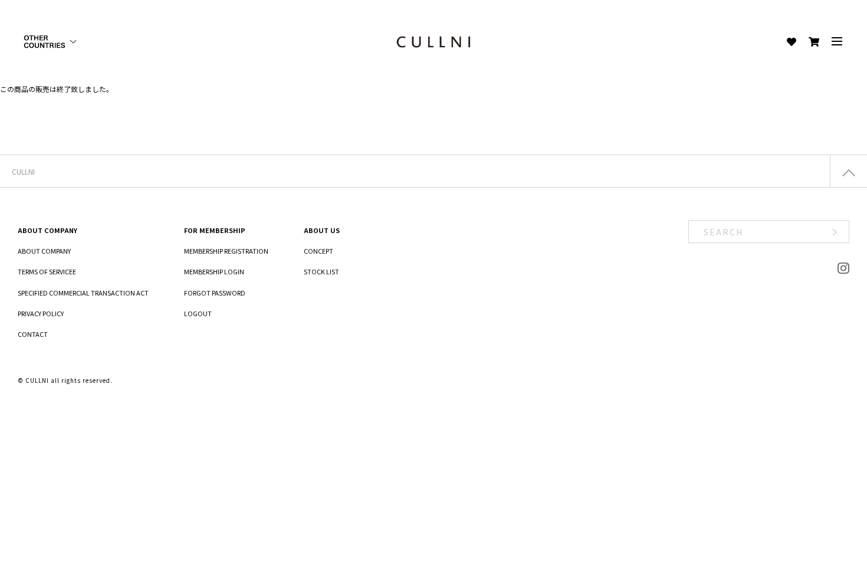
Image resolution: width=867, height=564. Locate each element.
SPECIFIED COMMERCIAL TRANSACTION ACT (83, 292)
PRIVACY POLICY (41, 313)
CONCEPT (318, 250)
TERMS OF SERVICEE (47, 271)
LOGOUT (198, 313)
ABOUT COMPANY (44, 250)
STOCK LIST (321, 271)
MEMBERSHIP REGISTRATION (226, 250)
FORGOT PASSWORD (214, 292)
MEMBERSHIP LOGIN (214, 271)
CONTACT (33, 334)
